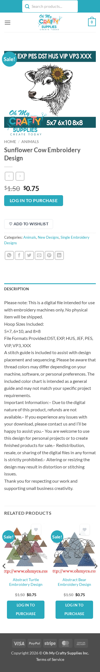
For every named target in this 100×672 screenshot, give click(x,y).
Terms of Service (50, 659)
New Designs (48, 237)
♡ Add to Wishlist (28, 223)
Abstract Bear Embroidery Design (74, 582)
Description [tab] (16, 289)
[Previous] (4, 577)
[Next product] (9, 176)
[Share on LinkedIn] (59, 255)
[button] (7, 22)
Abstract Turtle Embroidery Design (25, 582)
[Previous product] (20, 176)
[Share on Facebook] (19, 255)
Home (10, 141)
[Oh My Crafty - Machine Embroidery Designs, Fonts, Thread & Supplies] (49, 22)
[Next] (95, 577)
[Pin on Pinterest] (49, 255)
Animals (30, 141)
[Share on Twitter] (29, 255)
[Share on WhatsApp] (9, 255)
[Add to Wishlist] (36, 529)
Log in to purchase (34, 200)
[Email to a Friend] (39, 255)
